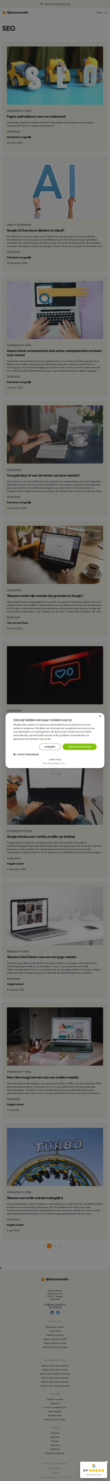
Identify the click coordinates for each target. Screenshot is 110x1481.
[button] (55, 763)
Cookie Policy (55, 759)
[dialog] (54, 740)
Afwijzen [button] (50, 746)
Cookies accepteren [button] (79, 746)
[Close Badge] (106, 1462)
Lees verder (45, 738)
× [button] (100, 716)
